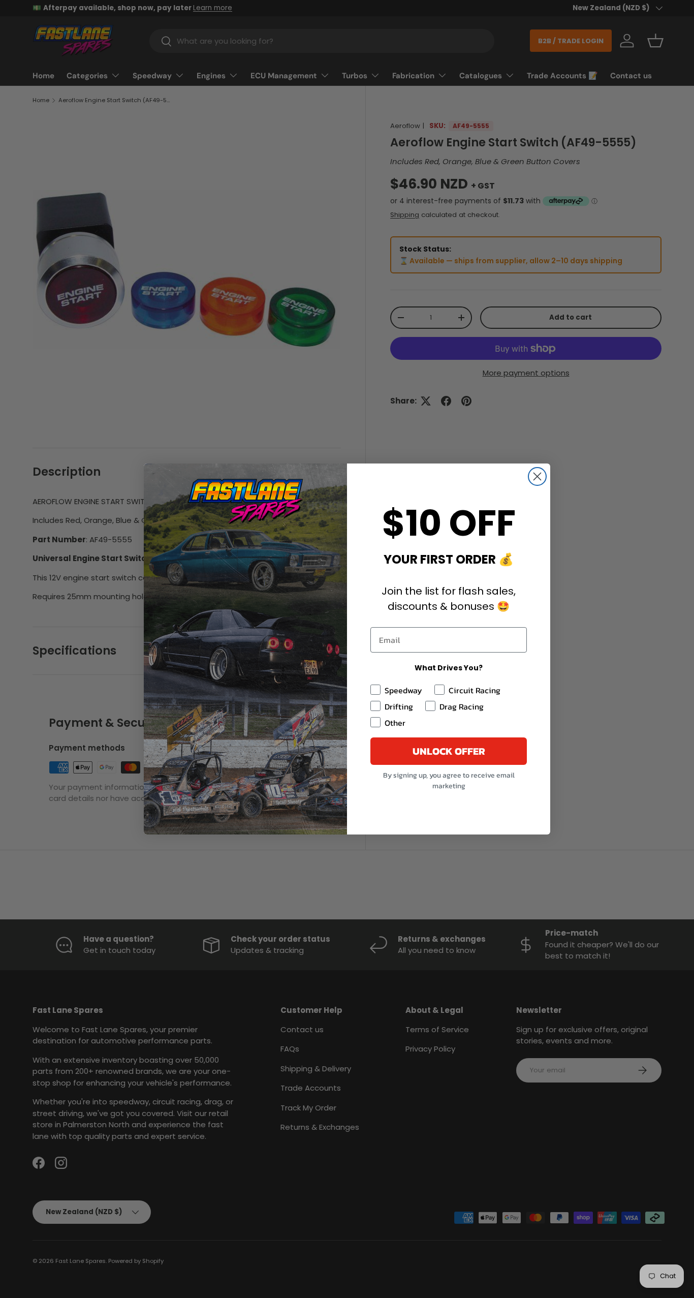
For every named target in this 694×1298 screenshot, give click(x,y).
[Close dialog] (537, 476)
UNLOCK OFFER (449, 751)
